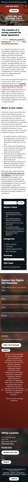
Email (3, 307)
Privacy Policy (20, 472)
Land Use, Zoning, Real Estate (13, 42)
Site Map (12, 472)
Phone (3, 299)
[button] (25, 6)
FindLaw (24, 474)
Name (3, 290)
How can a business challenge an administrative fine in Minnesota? (15, 232)
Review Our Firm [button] (10, 452)
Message (4, 315)
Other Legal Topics (11, 251)
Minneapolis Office (7, 443)
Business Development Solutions (11, 474)
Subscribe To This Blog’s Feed (12, 267)
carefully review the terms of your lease (13, 84)
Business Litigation (11, 244)
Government (9, 246)
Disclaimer (4, 336)
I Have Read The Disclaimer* (13, 339)
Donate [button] (14, 11)
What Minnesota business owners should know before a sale (14, 214)
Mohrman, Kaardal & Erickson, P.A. (15, 469)
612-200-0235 (12, 6)
